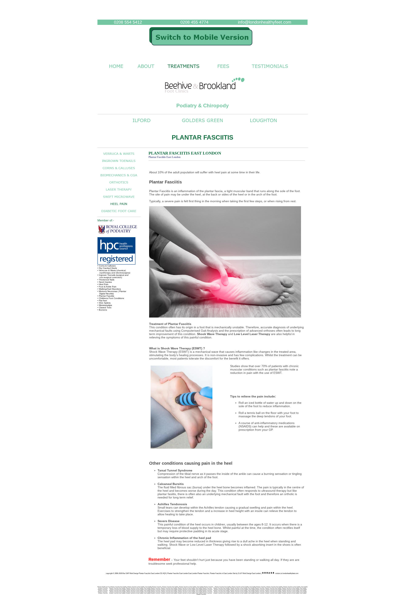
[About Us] (146, 70)
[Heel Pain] (118, 206)
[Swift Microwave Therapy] (118, 199)
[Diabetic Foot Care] (118, 213)
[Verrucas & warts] (118, 156)
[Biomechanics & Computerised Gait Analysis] (118, 177)
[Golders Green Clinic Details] (202, 124)
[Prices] (223, 70)
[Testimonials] (270, 70)
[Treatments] (183, 70)
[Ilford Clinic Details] (141, 124)
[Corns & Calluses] (118, 170)
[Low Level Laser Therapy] (118, 192)
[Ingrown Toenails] (118, 163)
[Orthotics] (118, 184)
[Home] (202, 47)
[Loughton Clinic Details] (263, 124)
